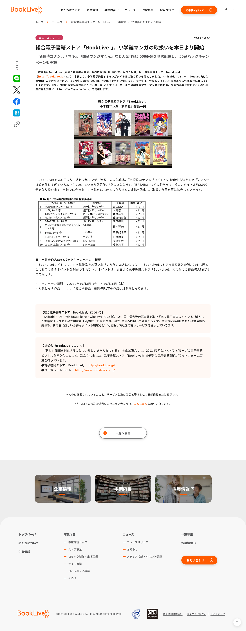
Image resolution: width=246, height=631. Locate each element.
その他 (72, 578)
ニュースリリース (49, 38)
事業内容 (69, 534)
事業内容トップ (77, 542)
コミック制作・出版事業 (83, 556)
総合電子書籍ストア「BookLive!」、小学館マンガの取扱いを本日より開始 (116, 22)
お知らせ (132, 549)
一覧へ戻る (122, 433)
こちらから (141, 403)
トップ (39, 22)
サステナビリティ (196, 614)
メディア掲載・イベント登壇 (144, 556)
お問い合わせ (195, 10)
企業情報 (92, 10)
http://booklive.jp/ (101, 365)
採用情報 (165, 10)
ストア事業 (75, 549)
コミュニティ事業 (79, 571)
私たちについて (70, 10)
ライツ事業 (75, 564)
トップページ (27, 534)
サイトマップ (218, 614)
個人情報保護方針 (172, 614)
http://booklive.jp (51, 76)
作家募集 (147, 10)
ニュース (130, 10)
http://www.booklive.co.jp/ (95, 370)
